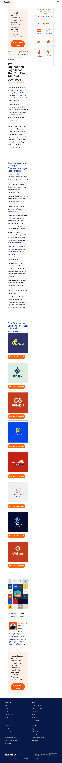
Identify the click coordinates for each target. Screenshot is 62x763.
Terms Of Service (37, 735)
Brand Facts (8, 732)
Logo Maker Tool (9, 743)
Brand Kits (35, 717)
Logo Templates (23, 52)
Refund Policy (36, 740)
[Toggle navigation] (58, 2)
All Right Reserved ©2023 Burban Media (24, 759)
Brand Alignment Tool (11, 740)
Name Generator (37, 705)
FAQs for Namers (37, 732)
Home (10, 52)
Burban (21, 635)
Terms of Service (41, 759)
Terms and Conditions (38, 738)
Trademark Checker (10, 738)
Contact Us (8, 717)
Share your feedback (22, 615)
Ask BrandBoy (9, 714)
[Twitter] (13, 649)
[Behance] (9, 649)
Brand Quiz (8, 735)
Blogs (6, 711)
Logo (14, 52)
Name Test (35, 714)
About (6, 708)
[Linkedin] (11, 649)
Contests (34, 711)
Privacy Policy (51, 759)
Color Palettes (9, 729)
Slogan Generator (37, 708)
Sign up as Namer (37, 729)
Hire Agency (35, 720)
